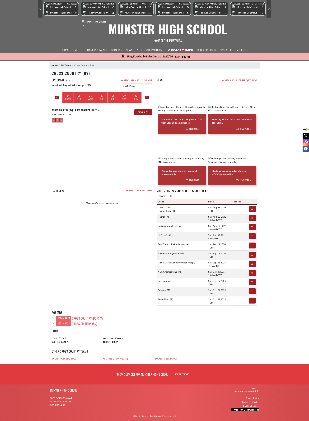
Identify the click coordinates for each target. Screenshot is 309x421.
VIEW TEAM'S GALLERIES (140, 190)
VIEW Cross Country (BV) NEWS (240, 80)
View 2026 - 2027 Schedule (137, 80)
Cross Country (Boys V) (80, 318)
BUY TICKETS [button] (184, 374)
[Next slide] (269, 9)
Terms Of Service (250, 402)
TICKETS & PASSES (97, 50)
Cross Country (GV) (167, 358)
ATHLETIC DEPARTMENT (150, 50)
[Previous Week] (57, 97)
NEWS (129, 50)
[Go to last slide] (40, 9)
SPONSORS (226, 50)
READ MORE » (195, 128)
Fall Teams (66, 65)
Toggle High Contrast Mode (245, 409)
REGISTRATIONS (206, 50)
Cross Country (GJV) (116, 358)
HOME (65, 50)
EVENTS (78, 50)
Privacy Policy (252, 398)
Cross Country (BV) (77, 323)
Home (55, 65)
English (247, 405)
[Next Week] (147, 97)
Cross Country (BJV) (65, 358)
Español (255, 405)
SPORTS (115, 50)
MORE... (241, 50)
